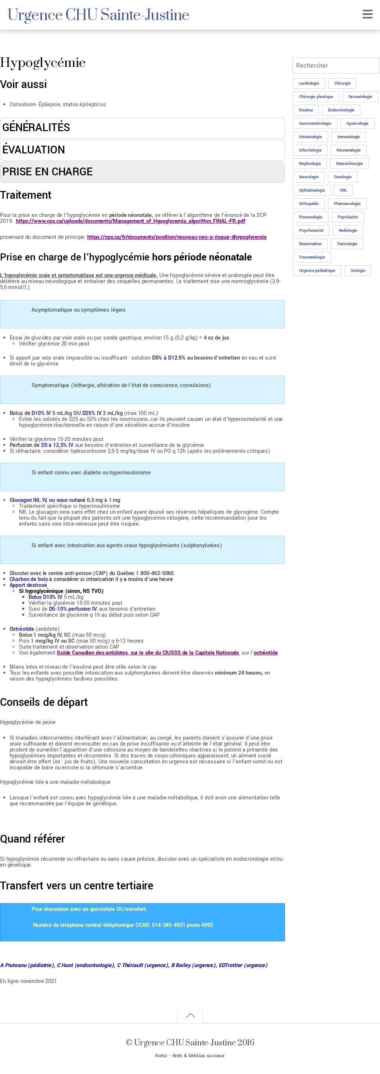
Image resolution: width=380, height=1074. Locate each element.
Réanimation (310, 244)
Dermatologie (360, 97)
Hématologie (310, 137)
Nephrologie (310, 163)
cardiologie (309, 83)
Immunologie (348, 137)
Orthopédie (309, 204)
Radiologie (348, 230)
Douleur (306, 110)
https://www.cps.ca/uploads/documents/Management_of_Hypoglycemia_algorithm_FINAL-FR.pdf (130, 221)
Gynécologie (357, 123)
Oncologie (343, 177)
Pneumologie (310, 217)
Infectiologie (310, 150)
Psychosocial (311, 230)
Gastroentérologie (315, 123)
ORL (343, 190)
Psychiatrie (348, 217)
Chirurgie (342, 83)
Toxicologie (347, 244)
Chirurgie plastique (316, 97)
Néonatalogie (348, 150)
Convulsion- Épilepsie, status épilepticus (58, 104)
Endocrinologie (341, 110)
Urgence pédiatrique (317, 270)
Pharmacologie (347, 204)
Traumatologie (312, 257)
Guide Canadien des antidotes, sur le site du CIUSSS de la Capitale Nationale (148, 653)
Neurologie (309, 177)
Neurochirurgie (349, 163)
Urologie (358, 270)
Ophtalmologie (312, 190)
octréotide (266, 653)
